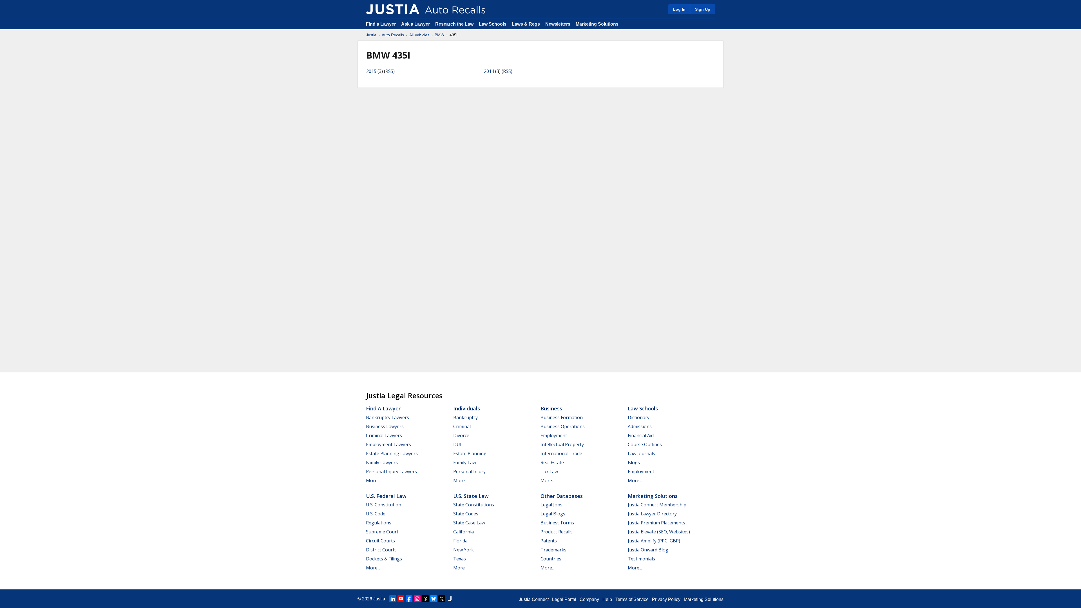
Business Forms (557, 523)
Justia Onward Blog (648, 550)
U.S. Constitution (383, 505)
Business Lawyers (385, 426)
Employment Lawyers (388, 444)
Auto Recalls (393, 35)
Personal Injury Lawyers (391, 471)
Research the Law (454, 24)
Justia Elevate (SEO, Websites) (659, 532)
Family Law (464, 462)
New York (463, 550)
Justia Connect (534, 599)
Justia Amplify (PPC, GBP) (654, 541)
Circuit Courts (380, 541)
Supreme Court (382, 532)
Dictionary (638, 417)
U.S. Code (375, 514)
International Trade (561, 453)
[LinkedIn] (392, 598)
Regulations (378, 523)
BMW (439, 35)
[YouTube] (400, 598)
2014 (489, 71)
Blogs (634, 462)
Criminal (462, 426)
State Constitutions (473, 505)
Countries (550, 559)
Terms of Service (632, 599)
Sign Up (702, 9)
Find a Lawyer (381, 24)
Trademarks (553, 550)
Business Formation (561, 417)
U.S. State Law (471, 496)
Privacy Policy (666, 599)
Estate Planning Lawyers (392, 453)
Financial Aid (641, 435)
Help (607, 599)
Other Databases (561, 496)
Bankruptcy (465, 417)
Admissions (640, 426)
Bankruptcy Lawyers (387, 417)
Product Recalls (556, 532)
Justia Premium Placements (656, 523)
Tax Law (549, 471)
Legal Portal (564, 599)
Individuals (466, 408)
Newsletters (557, 24)
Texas (459, 559)
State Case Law (469, 523)
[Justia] (392, 9)
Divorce (461, 435)
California (463, 532)
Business (551, 408)
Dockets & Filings (384, 559)
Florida (460, 541)
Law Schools (492, 24)
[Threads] (425, 598)
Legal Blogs (552, 514)
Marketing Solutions (597, 24)
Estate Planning (469, 453)
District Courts (381, 550)
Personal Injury (469, 471)
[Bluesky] (433, 598)
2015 (371, 71)
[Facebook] (409, 598)
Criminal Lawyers (384, 435)
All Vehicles (419, 35)
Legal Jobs (551, 505)
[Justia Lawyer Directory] (449, 598)
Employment (553, 435)
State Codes (465, 514)
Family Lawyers (382, 462)
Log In (679, 9)
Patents (548, 541)
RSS (389, 71)
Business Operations (562, 426)
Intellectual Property (562, 444)
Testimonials (641, 559)
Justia (371, 35)
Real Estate (552, 462)
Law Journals (641, 453)
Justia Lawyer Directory (652, 514)
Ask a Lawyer (416, 24)
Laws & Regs (526, 24)
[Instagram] (417, 598)
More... (373, 480)
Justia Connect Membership (657, 505)
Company (589, 599)
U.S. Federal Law (386, 496)
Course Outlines (645, 444)
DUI (457, 444)
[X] (441, 598)
